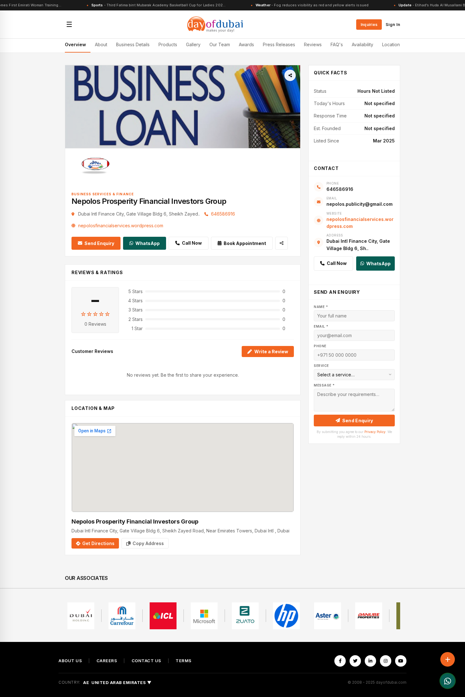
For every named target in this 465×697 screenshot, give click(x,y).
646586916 (223, 214)
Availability (362, 44)
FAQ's (337, 44)
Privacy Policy (375, 432)
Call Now (192, 243)
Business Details (133, 44)
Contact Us (146, 661)
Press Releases (279, 44)
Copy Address (148, 543)
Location (391, 44)
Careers (106, 661)
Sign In (393, 24)
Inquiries (369, 24)
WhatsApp (147, 243)
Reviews (313, 44)
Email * (321, 326)
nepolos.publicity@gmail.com (359, 204)
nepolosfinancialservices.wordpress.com (120, 225)
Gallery (193, 44)
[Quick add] (447, 659)
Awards (246, 44)
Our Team (219, 44)
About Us (70, 661)
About (101, 44)
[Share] (290, 75)
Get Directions (98, 543)
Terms (184, 661)
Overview (75, 44)
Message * (324, 385)
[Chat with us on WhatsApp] (447, 681)
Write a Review (271, 351)
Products (167, 44)
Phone (320, 346)
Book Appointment (245, 243)
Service (321, 365)
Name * (321, 307)
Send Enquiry (99, 243)
